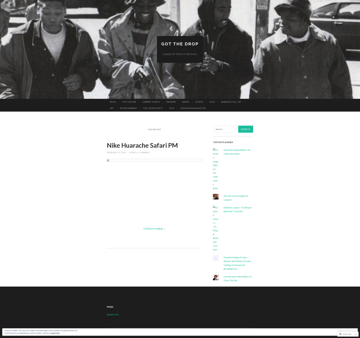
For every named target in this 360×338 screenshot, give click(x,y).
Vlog (212, 102)
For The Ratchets (153, 108)
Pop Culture (129, 102)
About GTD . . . (114, 314)
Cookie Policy (55, 333)
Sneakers (171, 102)
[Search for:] (233, 129)
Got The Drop (180, 43)
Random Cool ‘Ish (231, 102)
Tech (171, 108)
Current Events (151, 102)
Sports (199, 102)
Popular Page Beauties (193, 108)
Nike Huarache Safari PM (142, 145)
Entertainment (128, 108)
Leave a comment (139, 152)
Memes (185, 102)
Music (113, 102)
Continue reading (154, 228)
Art (112, 108)
